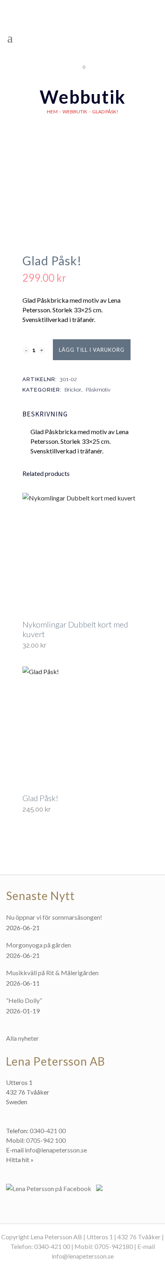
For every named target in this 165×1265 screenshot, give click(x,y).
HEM (52, 112)
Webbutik (74, 112)
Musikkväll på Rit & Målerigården (52, 972)
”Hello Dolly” (24, 1000)
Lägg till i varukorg (92, 349)
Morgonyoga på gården (38, 945)
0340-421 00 (48, 1130)
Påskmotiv (98, 390)
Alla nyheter (22, 1038)
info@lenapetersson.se (56, 1150)
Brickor (72, 390)
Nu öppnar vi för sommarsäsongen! (54, 917)
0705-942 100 (46, 1140)
